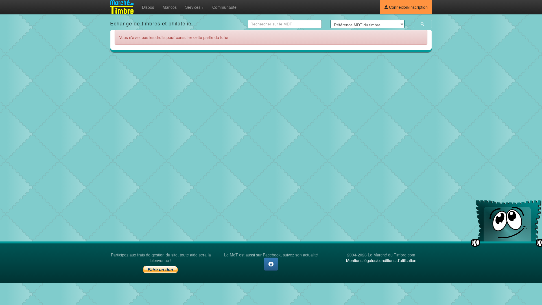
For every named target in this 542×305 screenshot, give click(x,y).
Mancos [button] (170, 7)
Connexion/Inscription (408, 7)
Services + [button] (194, 7)
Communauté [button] (224, 7)
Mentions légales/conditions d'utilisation (381, 260)
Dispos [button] (148, 7)
